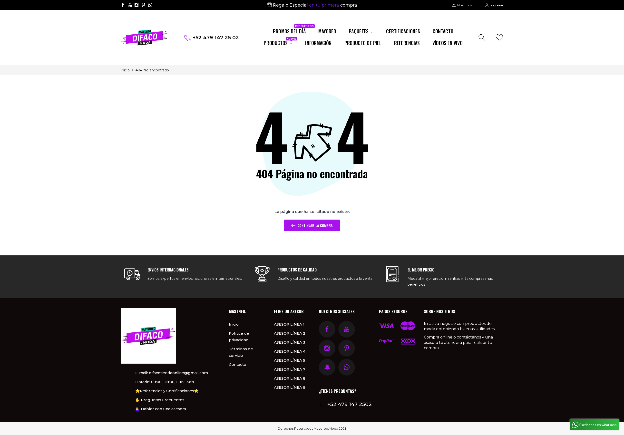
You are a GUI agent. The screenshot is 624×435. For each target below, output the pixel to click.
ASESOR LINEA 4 (289, 351)
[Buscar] (482, 38)
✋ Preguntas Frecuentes (159, 399)
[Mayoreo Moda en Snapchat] (327, 367)
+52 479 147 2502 (349, 404)
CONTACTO (443, 31)
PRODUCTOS (280, 42)
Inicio (125, 70)
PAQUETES (359, 31)
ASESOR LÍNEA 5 (289, 360)
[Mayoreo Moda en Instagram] (136, 5)
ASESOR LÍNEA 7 (289, 369)
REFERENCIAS (407, 43)
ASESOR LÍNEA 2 (289, 333)
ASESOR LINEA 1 (289, 324)
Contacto (237, 364)
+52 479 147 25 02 (216, 37)
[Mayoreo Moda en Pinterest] (143, 5)
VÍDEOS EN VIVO (447, 43)
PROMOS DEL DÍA (292, 30)
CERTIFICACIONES (403, 31)
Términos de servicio (241, 352)
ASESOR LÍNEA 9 (289, 387)
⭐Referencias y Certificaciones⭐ (167, 390)
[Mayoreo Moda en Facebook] (122, 5)
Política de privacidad (239, 336)
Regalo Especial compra (314, 5)
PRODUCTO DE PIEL (363, 43)
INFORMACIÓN (318, 43)
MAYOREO (327, 31)
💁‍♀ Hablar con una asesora (160, 408)
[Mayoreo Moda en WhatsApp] (150, 5)
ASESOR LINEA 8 (289, 378)
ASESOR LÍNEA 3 (289, 342)
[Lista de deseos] (499, 38)
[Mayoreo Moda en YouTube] (129, 5)
